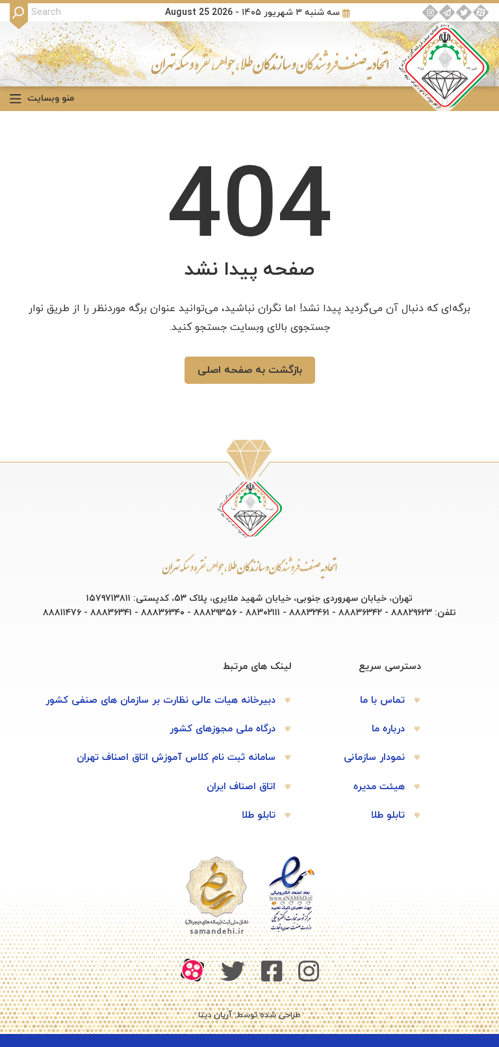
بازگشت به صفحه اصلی (250, 370)
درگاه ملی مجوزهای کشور (222, 729)
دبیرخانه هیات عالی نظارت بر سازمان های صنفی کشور (160, 700)
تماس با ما (382, 700)
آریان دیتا (215, 1015)
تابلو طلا (388, 815)
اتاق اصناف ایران (241, 787)
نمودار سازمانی (374, 757)
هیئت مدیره (379, 787)
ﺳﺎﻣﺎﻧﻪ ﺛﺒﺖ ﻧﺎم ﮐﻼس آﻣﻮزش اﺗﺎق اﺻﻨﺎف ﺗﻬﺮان (176, 757)
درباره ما (388, 729)
